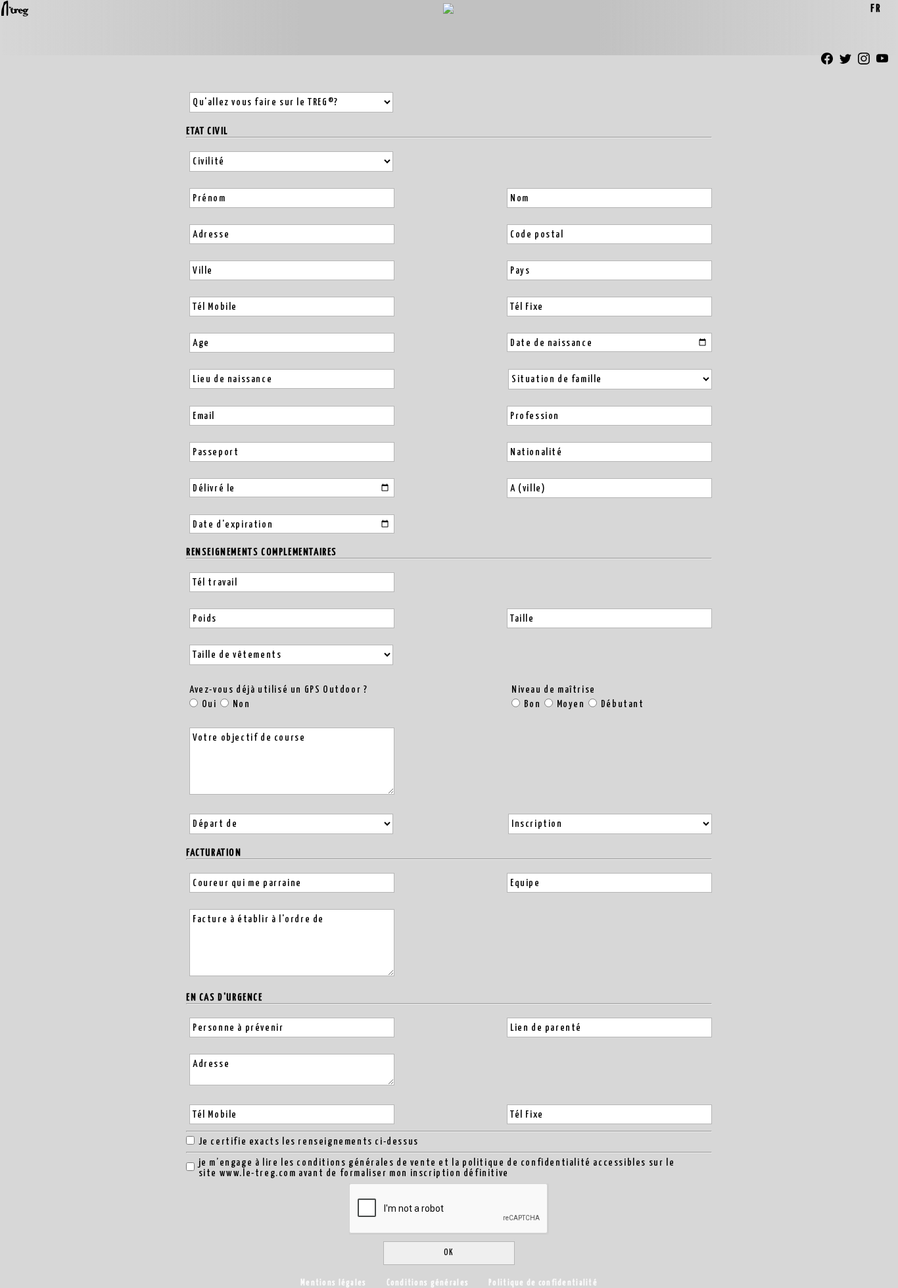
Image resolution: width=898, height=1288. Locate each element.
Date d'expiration (233, 525)
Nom (519, 198)
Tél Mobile (215, 307)
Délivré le (214, 488)
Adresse (211, 234)
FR (876, 8)
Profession (534, 416)
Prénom (209, 198)
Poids (205, 619)
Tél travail (215, 582)
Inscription (537, 824)
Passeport (216, 452)
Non (241, 704)
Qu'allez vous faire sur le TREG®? (266, 102)
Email (204, 416)
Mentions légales (333, 1283)
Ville (203, 271)
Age (201, 343)
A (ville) (528, 488)
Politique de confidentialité (543, 1283)
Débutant (622, 704)
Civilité (209, 161)
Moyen (571, 704)
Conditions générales (428, 1283)
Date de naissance (551, 343)
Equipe (525, 883)
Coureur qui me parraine (247, 883)
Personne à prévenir (238, 1028)
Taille (522, 619)
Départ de (215, 824)
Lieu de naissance (232, 379)
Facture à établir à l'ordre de (258, 919)
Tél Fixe (527, 307)
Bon (532, 704)
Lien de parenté (546, 1028)
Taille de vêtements (237, 655)
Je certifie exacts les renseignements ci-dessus (309, 1142)
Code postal (537, 234)
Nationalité (536, 452)
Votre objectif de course (249, 738)
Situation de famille (556, 379)
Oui (209, 704)
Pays (520, 271)
